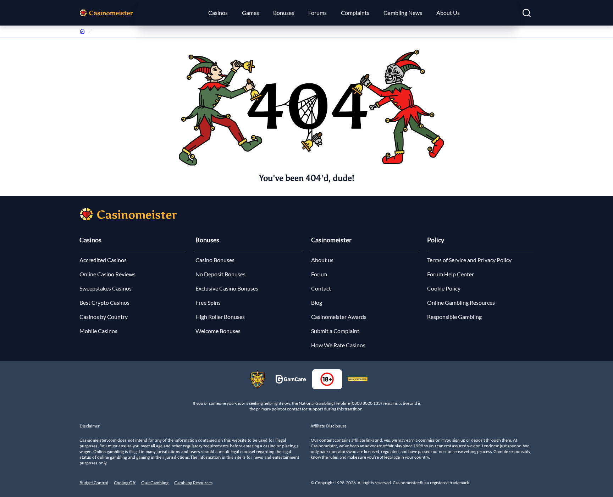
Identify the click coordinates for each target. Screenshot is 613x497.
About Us (448, 12)
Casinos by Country (103, 316)
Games (250, 12)
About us (322, 259)
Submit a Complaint (335, 330)
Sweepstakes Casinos (105, 288)
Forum (319, 274)
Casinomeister (331, 240)
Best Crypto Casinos (104, 302)
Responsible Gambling (454, 316)
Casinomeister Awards (338, 316)
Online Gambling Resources (461, 302)
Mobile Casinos (98, 330)
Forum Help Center (450, 274)
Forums (317, 12)
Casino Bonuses (214, 259)
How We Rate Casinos (338, 345)
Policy (435, 240)
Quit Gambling (155, 482)
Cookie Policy (443, 288)
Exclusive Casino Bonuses (226, 288)
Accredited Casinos (103, 259)
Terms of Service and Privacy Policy (469, 259)
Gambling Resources (193, 482)
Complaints (355, 12)
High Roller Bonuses (220, 316)
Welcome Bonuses (218, 330)
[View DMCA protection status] (358, 379)
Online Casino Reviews (107, 274)
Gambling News (402, 12)
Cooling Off (125, 482)
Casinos (218, 12)
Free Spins (208, 302)
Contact (321, 288)
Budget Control (93, 482)
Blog (316, 302)
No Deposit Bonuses (220, 274)
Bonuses (283, 12)
